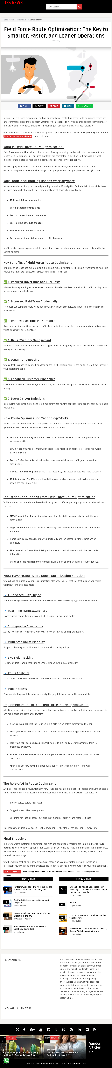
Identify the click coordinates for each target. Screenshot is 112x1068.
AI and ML (26, 872)
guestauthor (76, 895)
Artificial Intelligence (55, 872)
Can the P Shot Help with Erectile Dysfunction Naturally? (62, 1054)
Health (54, 1038)
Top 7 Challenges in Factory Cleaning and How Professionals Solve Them (20, 1054)
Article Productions (77, 1063)
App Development (38, 872)
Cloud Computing (83, 872)
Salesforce (95, 872)
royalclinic (20, 932)
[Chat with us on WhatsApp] (6, 1061)
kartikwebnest (21, 906)
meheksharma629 (23, 919)
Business (11, 1038)
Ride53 (73, 903)
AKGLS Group (44, 1063)
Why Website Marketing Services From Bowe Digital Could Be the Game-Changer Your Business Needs (88, 889)
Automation (70, 872)
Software (7, 875)
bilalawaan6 (21, 893)
